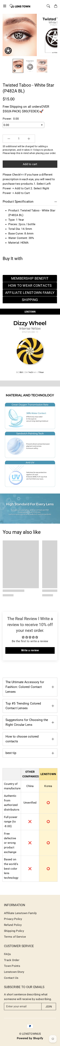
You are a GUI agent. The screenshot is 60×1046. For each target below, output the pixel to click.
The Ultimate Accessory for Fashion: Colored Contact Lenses (25, 687)
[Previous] (7, 34)
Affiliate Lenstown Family (20, 913)
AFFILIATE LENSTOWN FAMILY (29, 293)
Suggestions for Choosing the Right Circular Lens (27, 722)
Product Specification (18, 201)
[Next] (52, 34)
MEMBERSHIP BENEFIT (30, 278)
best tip (11, 753)
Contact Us (11, 977)
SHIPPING (30, 300)
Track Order (11, 960)
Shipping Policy (14, 931)
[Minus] (9, 139)
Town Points (12, 966)
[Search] (48, 6)
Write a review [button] (30, 650)
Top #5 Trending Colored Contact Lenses (23, 706)
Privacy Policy (13, 919)
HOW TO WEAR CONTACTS (30, 286)
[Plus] (29, 139)
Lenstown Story (14, 971)
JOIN (49, 1006)
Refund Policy (13, 925)
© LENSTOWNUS (30, 1033)
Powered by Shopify (30, 1038)
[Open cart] (55, 6)
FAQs (7, 954)
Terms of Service (15, 936)
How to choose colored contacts (22, 739)
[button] (6, 6)
